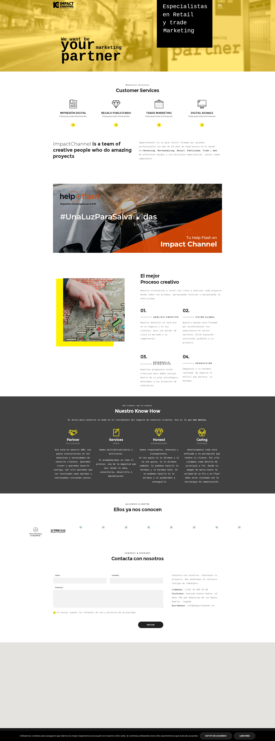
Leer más (244, 736)
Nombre (115, 575)
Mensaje (59, 587)
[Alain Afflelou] (217, 527)
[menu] (219, 5)
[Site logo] (64, 5)
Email (57, 575)
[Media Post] (126, 527)
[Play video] (137, 218)
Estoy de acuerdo (216, 736)
